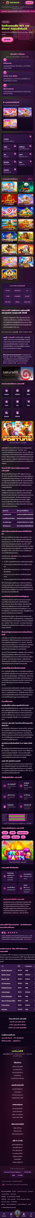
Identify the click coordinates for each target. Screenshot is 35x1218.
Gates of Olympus (17, 1114)
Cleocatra (4, 1009)
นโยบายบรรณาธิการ (17, 1072)
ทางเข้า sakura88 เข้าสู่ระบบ (23, 1199)
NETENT (17, 302)
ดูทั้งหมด (30, 179)
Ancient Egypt (6, 992)
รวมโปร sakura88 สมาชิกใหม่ (17, 1025)
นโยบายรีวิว (13, 1194)
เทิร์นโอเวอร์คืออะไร (17, 1162)
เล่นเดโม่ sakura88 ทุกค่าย (17, 1022)
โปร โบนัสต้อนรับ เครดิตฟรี (13, 1196)
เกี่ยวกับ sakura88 (17, 1067)
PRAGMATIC (18, 290)
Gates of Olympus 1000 (8, 1001)
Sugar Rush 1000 (17, 1117)
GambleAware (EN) (17, 1098)
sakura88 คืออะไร (7, 1038)
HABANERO (17, 296)
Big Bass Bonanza (7, 970)
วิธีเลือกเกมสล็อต (6, 1041)
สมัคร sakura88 (11, 1199)
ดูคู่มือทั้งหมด (16, 1041)
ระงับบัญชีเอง (17, 1092)
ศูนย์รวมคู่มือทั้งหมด (17, 1145)
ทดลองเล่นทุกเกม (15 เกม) (9, 1207)
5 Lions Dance (6, 1005)
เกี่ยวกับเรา (30, 1191)
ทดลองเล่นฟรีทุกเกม (11, 1204)
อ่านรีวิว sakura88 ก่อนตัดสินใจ (17, 1028)
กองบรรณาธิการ (17, 1070)
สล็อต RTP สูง (17, 1128)
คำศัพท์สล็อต (17, 1159)
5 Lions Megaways (7, 996)
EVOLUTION (27, 302)
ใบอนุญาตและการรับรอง (17, 1078)
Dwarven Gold (5, 979)
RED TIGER (7, 302)
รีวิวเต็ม (14, 1191)
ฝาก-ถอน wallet (5, 1202)
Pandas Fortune (6, 975)
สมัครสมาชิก (29, 2)
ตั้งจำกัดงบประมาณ (17, 1095)
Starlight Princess (7, 988)
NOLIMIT (27, 296)
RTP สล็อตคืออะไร (19, 1038)
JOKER (7, 296)
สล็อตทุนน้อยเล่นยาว (17, 1134)
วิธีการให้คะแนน (27, 939)
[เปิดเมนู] (3, 2)
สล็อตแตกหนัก (17, 1131)
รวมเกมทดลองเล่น (17, 1109)
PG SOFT (8, 290)
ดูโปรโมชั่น (7, 39)
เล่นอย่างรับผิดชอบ (17, 1089)
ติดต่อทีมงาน (17, 1075)
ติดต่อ (29, 1204)
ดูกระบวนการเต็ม (21, 363)
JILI (27, 290)
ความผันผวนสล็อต (17, 1153)
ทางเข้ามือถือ (14, 1202)
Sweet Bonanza (17, 1111)
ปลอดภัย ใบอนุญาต (22, 1191)
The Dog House (6, 983)
